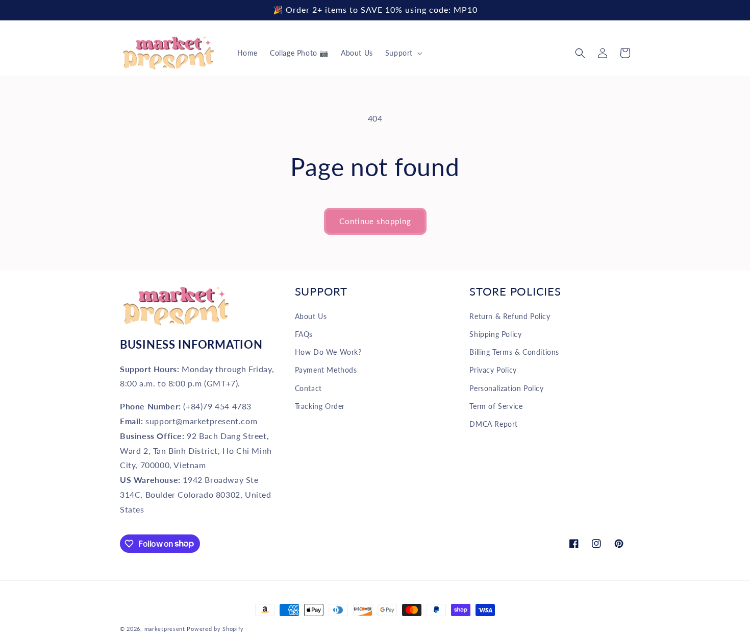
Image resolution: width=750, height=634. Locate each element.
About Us (311, 316)
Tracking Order (320, 406)
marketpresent (164, 628)
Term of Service (495, 406)
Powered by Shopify (215, 628)
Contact (308, 388)
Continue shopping (375, 221)
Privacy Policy (492, 369)
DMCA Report (493, 424)
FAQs (304, 334)
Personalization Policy (506, 388)
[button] (403, 53)
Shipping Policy (495, 334)
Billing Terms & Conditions (514, 352)
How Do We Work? (328, 352)
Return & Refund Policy (509, 316)
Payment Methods (326, 369)
